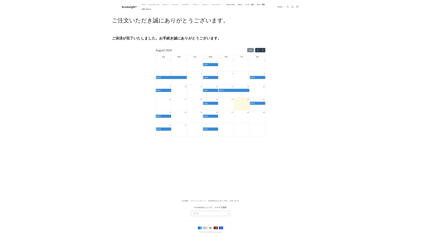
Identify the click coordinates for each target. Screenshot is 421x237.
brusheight (207, 232)
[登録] (227, 213)
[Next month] (262, 50)
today (250, 50)
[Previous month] (257, 50)
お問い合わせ (234, 201)
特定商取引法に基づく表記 (217, 201)
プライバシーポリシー (198, 201)
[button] (166, 4)
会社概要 (185, 201)
